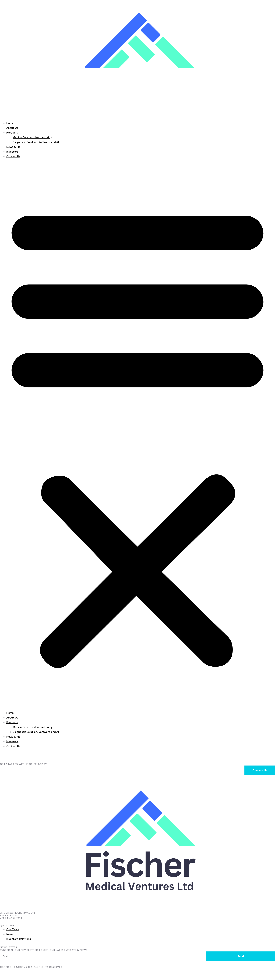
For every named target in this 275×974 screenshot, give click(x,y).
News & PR (13, 147)
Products (12, 132)
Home (10, 123)
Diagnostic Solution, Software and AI (36, 142)
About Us (12, 128)
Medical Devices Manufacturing (32, 137)
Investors (12, 151)
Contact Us (13, 156)
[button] (137, 434)
